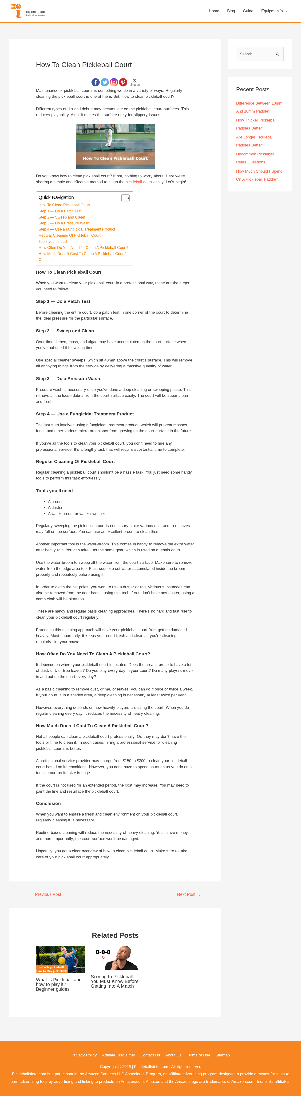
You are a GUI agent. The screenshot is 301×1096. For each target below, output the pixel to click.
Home (214, 11)
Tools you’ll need (53, 241)
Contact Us (150, 1055)
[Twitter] (105, 82)
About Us (173, 1055)
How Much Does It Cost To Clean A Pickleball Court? (83, 254)
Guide (248, 11)
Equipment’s (272, 11)
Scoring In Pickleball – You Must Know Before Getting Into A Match (115, 981)
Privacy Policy (84, 1055)
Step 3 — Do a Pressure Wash (64, 223)
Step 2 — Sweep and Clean (62, 217)
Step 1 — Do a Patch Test (60, 211)
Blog (231, 11)
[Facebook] (95, 82)
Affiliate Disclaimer (118, 1055)
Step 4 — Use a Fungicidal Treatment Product (77, 229)
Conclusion (48, 259)
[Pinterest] (123, 82)
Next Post (189, 894)
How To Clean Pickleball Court (64, 205)
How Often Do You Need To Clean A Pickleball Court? (83, 247)
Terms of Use (198, 1055)
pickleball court (139, 182)
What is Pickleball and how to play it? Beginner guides (59, 984)
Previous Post (45, 894)
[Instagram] (114, 82)
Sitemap (222, 1055)
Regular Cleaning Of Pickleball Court (69, 235)
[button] (123, 198)
